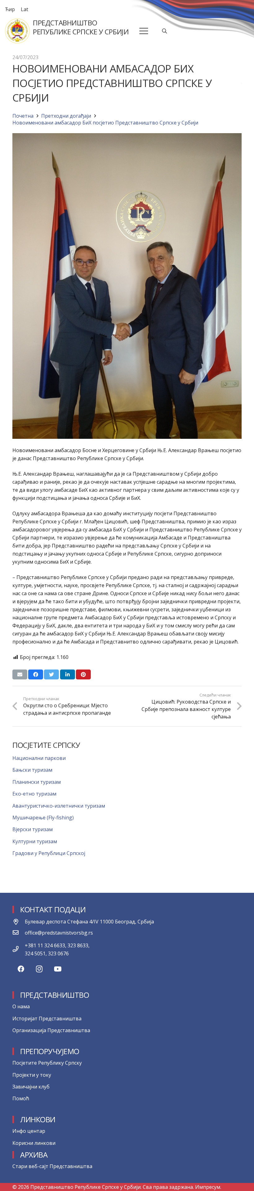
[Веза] (17, 31)
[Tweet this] (51, 674)
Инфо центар (28, 1131)
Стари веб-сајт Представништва (52, 1166)
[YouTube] (57, 969)
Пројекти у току (31, 1074)
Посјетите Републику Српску (47, 1062)
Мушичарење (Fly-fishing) (43, 817)
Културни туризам (34, 841)
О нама (21, 1006)
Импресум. (208, 1187)
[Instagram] (39, 969)
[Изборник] (144, 31)
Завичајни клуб (31, 1086)
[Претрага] (164, 31)
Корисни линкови (33, 1143)
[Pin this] (83, 674)
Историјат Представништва (46, 1018)
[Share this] (35, 674)
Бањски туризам (32, 769)
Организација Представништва (51, 1030)
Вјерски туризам (32, 829)
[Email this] (19, 674)
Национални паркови (39, 758)
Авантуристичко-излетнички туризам (58, 805)
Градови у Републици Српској (48, 853)
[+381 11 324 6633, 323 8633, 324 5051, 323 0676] (18, 949)
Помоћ (20, 1098)
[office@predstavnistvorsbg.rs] (18, 933)
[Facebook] (20, 969)
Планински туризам (36, 782)
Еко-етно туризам (34, 793)
